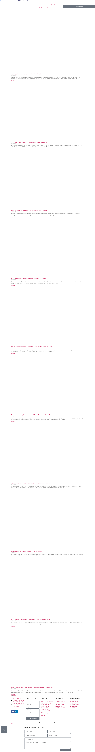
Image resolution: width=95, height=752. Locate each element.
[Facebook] (13, 711)
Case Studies (40, 7)
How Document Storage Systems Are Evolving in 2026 (26, 551)
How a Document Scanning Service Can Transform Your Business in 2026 (31, 346)
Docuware (59, 699)
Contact (56, 7)
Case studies (75, 699)
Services (44, 699)
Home (38, 4)
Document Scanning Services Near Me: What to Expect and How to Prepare (32, 415)
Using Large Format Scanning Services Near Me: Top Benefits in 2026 (30, 210)
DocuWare (53, 4)
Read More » (13, 80)
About (48, 7)
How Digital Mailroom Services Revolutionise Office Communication (30, 74)
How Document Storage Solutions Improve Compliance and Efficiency (30, 483)
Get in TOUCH (31, 699)
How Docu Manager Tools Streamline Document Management (28, 278)
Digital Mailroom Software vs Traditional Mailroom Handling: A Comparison (32, 687)
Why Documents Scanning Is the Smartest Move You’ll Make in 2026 (30, 619)
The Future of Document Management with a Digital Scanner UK (29, 142)
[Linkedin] (16, 711)
